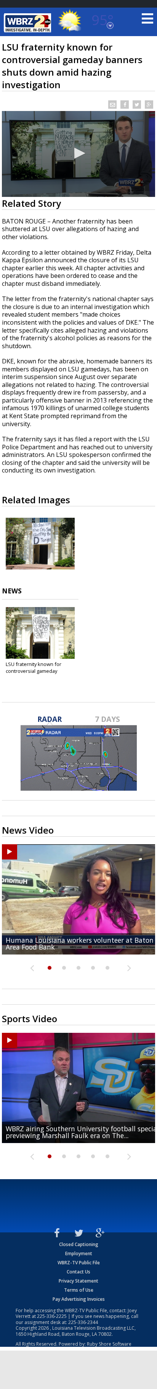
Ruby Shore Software (109, 1344)
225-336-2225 (52, 1316)
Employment (78, 1253)
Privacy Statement (78, 1281)
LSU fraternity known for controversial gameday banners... (33, 671)
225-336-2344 (83, 1322)
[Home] (28, 22)
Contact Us (78, 1271)
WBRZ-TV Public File (79, 1262)
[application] (78, 154)
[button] (78, 153)
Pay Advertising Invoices (79, 1299)
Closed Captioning (78, 1244)
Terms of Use (78, 1290)
